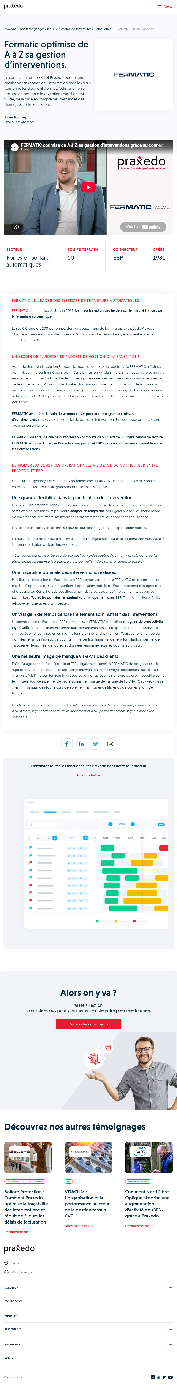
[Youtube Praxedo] (170, 1377)
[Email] (110, 744)
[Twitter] (95, 744)
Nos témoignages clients (37, 29)
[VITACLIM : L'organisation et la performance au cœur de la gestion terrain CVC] (88, 1158)
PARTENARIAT (13, 1300)
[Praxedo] (13, 6)
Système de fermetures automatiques (85, 29)
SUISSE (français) (20, 1272)
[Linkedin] (81, 744)
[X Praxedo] (164, 1377)
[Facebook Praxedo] (153, 1377)
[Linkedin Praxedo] (158, 1377)
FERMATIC (20, 311)
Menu (168, 6)
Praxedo (10, 29)
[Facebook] (67, 744)
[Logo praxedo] (88, 1250)
